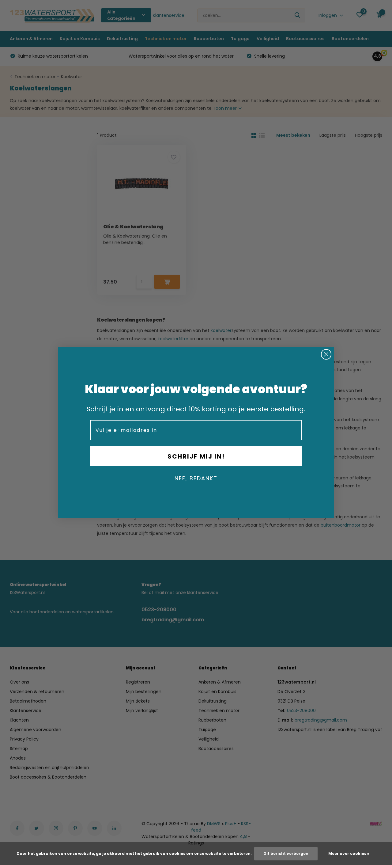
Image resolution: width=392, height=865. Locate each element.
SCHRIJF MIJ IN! (196, 456)
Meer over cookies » (348, 853)
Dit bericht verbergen (285, 853)
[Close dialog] (326, 354)
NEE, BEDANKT (196, 478)
